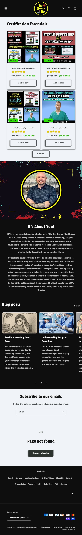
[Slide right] (46, 383)
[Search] (63, 8)
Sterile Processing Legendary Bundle (23, 68)
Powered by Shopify (32, 527)
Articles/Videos (48, 478)
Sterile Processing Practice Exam (58, 128)
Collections (48, 484)
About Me (60, 478)
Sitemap (64, 484)
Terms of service (70, 527)
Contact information (68, 530)
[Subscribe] (63, 412)
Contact (69, 478)
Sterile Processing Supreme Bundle (23, 128)
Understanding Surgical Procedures (54, 339)
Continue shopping (41, 453)
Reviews (19, 478)
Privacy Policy (20, 484)
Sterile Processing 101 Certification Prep (59, 68)
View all (41, 154)
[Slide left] (35, 383)
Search (10, 478)
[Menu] (6, 8)
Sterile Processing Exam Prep (17, 339)
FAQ (56, 484)
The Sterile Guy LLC (19, 527)
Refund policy (45, 527)
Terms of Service (34, 484)
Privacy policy (57, 527)
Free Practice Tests (32, 478)
